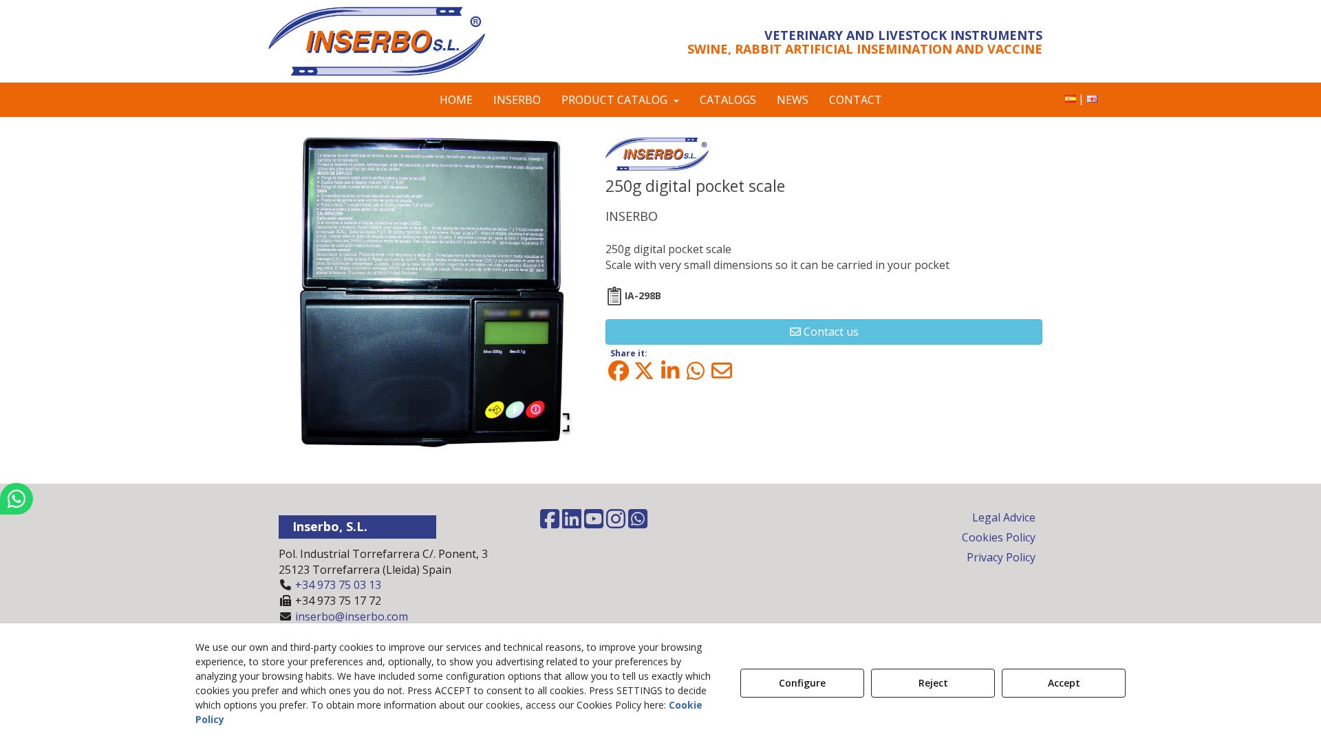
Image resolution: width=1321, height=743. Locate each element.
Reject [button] (933, 682)
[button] (393, 41)
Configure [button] (802, 682)
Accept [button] (1064, 682)
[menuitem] (1070, 99)
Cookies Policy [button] (998, 537)
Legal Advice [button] (1003, 517)
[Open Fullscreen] (560, 422)
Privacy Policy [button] (1001, 557)
